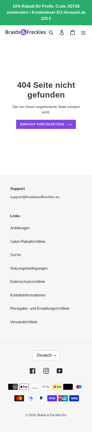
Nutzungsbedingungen (29, 268)
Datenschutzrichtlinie (27, 281)
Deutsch (44, 355)
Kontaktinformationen (27, 295)
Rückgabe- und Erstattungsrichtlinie (40, 308)
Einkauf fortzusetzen (42, 124)
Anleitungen (20, 228)
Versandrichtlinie (24, 322)
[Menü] (83, 32)
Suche (15, 255)
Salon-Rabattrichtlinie (27, 241)
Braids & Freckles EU (52, 415)
